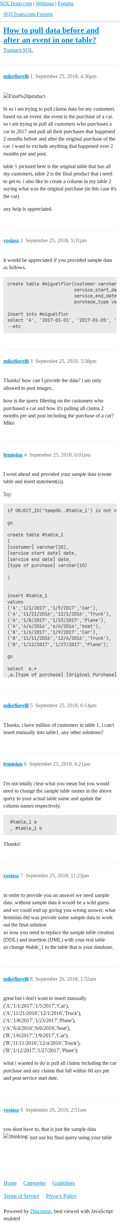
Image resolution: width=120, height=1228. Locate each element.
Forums (66, 3)
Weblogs (45, 3)
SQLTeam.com (16, 3)
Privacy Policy (61, 1196)
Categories (34, 1183)
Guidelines (63, 1183)
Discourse (40, 1211)
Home (10, 1183)
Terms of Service (21, 1196)
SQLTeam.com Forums (28, 14)
